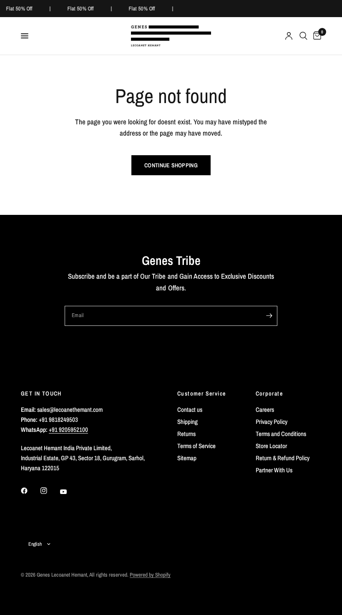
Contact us (189, 409)
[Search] (303, 36)
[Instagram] (49, 490)
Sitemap (186, 458)
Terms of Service (196, 445)
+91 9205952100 (68, 429)
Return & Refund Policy (282, 458)
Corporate (269, 393)
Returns (186, 433)
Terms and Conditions (281, 433)
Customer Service (201, 393)
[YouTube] (69, 491)
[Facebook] (30, 490)
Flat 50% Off (19, 8)
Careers (265, 409)
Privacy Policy (271, 421)
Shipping (187, 421)
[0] (315, 36)
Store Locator (271, 445)
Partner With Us (274, 470)
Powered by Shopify (150, 574)
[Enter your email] (269, 316)
